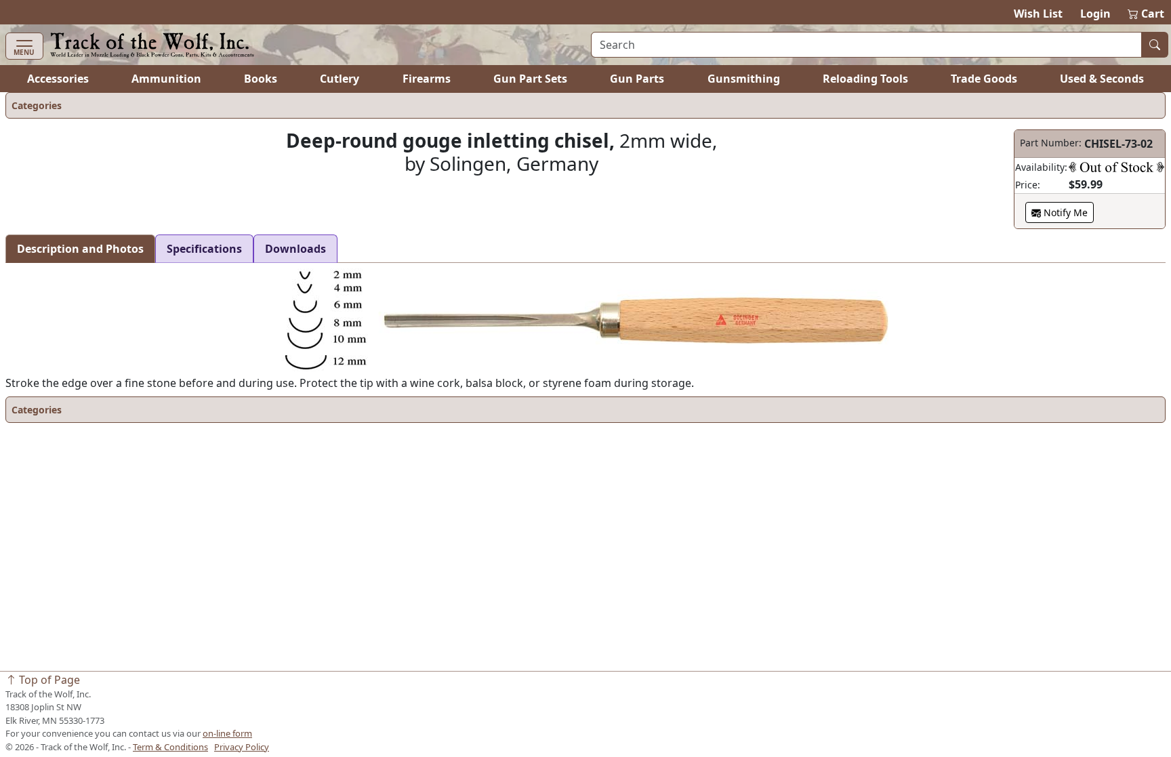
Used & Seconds (1102, 78)
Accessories (58, 78)
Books (260, 78)
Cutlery (339, 78)
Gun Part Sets (530, 78)
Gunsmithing (743, 78)
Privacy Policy (241, 747)
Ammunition (166, 78)
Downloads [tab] (295, 248)
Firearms (427, 78)
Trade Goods (984, 78)
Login (1095, 13)
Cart (1146, 13)
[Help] (1116, 166)
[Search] (1154, 45)
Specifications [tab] (204, 248)
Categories (37, 105)
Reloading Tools (865, 78)
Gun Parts (637, 78)
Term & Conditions (170, 747)
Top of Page (48, 679)
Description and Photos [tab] (80, 248)
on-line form (227, 733)
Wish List (1038, 13)
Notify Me (1064, 212)
